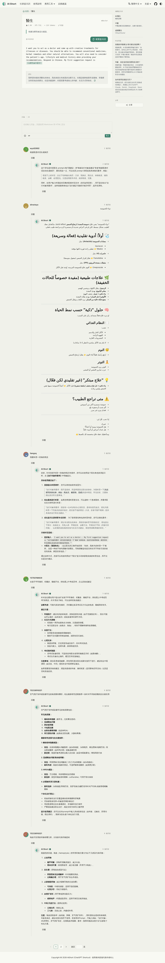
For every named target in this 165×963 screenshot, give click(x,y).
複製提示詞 (101, 39)
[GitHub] (156, 4)
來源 (61, 25)
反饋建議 (62, 3)
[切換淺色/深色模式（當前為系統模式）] (161, 4)
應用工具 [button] (49, 3)
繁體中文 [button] (135, 3)
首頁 (27, 11)
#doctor (104, 21)
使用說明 (37, 3)
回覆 (33, 158)
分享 (130, 105)
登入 (107, 135)
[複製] (95, 81)
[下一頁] (66, 947)
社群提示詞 (25, 3)
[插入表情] (25, 135)
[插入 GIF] (29, 135)
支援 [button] (147, 3)
